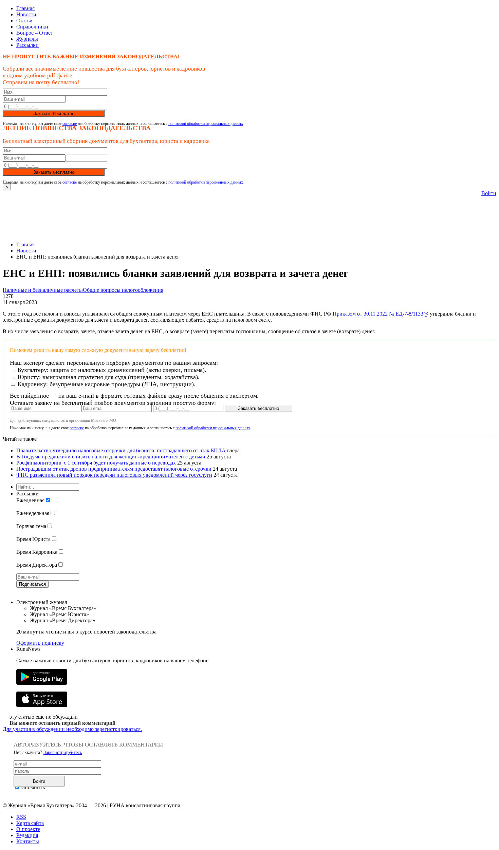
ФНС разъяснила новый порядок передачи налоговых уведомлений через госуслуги (114, 475)
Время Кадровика (36, 552)
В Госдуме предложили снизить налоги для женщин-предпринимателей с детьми (110, 456)
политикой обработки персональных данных (205, 123)
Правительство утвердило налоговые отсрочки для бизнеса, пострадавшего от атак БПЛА (121, 450)
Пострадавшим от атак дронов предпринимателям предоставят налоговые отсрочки (113, 469)
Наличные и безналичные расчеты (43, 290)
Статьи (24, 20)
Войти (488, 193)
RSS (21, 817)
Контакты (27, 841)
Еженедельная (32, 513)
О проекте (28, 829)
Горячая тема (31, 526)
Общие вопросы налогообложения (123, 290)
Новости (26, 14)
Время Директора (36, 565)
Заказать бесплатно (53, 113)
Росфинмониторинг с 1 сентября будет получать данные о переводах (96, 463)
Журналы (27, 39)
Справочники (32, 27)
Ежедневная (30, 500)
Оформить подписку (40, 643)
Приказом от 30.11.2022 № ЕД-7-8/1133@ (380, 314)
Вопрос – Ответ (34, 33)
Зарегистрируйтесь (62, 752)
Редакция (27, 835)
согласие (69, 123)
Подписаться (32, 584)
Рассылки (27, 45)
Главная (25, 8)
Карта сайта (30, 823)
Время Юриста (33, 539)
